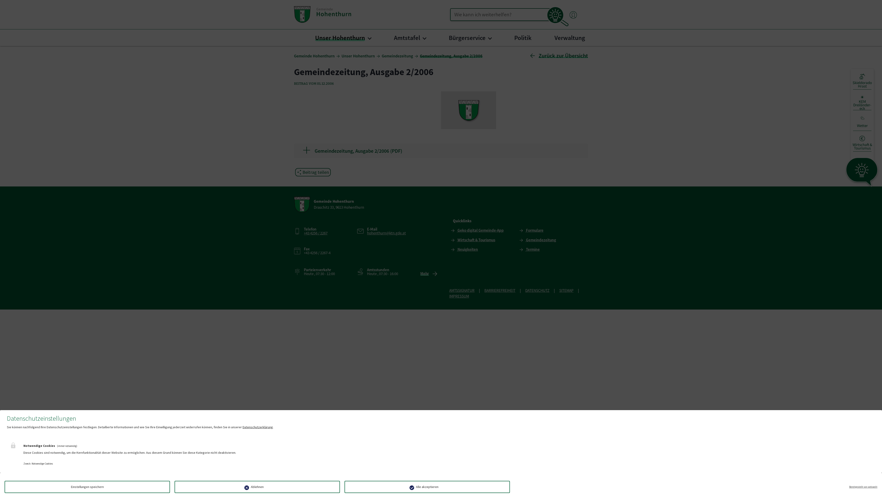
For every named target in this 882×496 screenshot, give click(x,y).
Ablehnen (257, 487)
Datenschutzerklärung (258, 427)
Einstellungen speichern (87, 487)
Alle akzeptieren (427, 487)
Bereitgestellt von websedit (863, 486)
